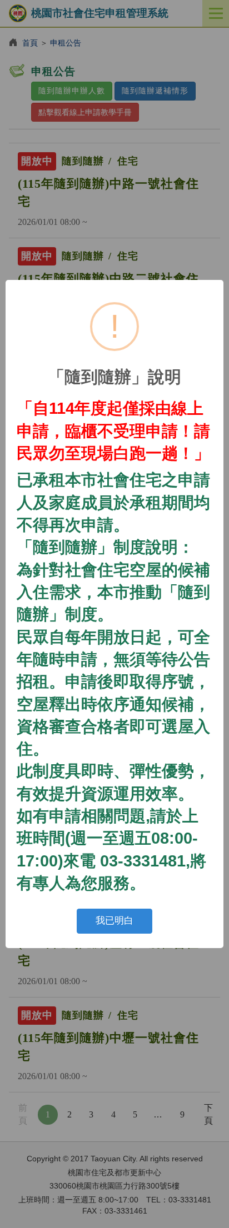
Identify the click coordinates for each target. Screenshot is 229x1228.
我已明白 (114, 920)
